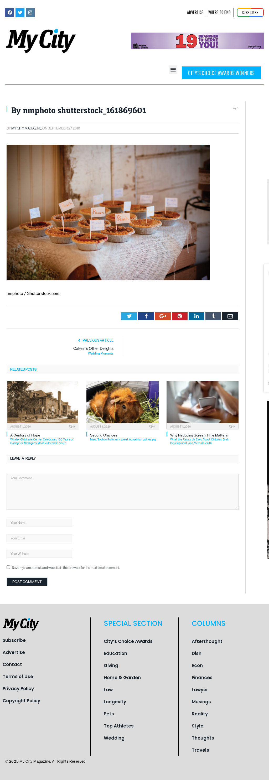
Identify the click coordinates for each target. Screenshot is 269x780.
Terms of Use (18, 676)
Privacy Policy (18, 688)
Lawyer (200, 690)
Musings (201, 702)
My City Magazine (26, 128)
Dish (196, 653)
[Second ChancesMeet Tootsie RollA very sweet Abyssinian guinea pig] (122, 405)
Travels (200, 750)
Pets (109, 714)
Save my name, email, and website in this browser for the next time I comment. (66, 568)
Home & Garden (122, 677)
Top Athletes (119, 726)
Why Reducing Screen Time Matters (199, 439)
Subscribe (14, 640)
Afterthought (207, 641)
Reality (200, 714)
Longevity (115, 702)
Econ (197, 665)
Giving (111, 665)
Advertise (14, 652)
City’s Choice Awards (128, 641)
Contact (12, 664)
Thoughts (203, 738)
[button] (173, 69)
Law (108, 690)
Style (197, 726)
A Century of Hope (42, 439)
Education (115, 653)
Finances (202, 677)
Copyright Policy (21, 701)
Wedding (114, 738)
